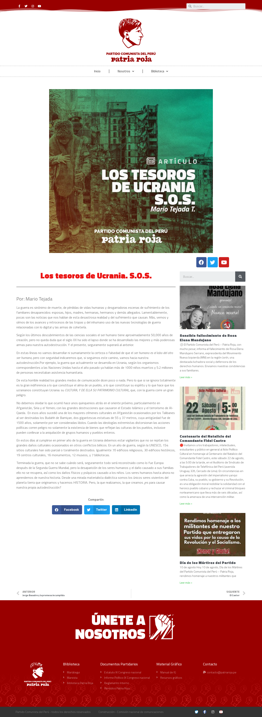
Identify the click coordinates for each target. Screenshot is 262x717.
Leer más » (186, 377)
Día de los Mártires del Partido (208, 562)
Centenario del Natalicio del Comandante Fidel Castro (205, 438)
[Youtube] (39, 6)
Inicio (97, 71)
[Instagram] (33, 6)
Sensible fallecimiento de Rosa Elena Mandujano (208, 338)
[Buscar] (240, 276)
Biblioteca (157, 71)
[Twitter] (26, 6)
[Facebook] (201, 262)
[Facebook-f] (19, 6)
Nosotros (124, 71)
